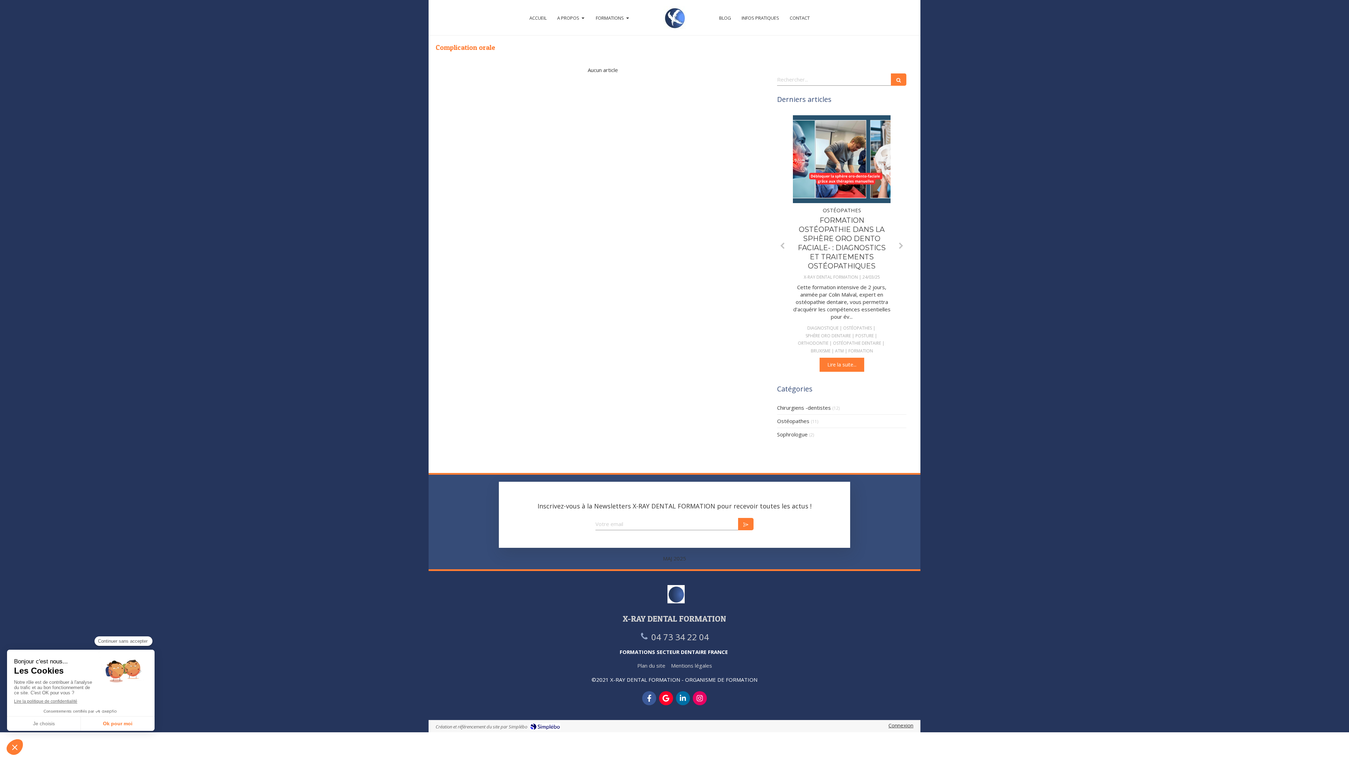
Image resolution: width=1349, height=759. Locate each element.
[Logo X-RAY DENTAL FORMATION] (675, 17)
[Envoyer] (746, 524)
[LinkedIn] (683, 698)
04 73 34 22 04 (680, 637)
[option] (842, 243)
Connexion (900, 725)
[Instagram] (700, 698)
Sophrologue (792, 434)
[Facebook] (649, 698)
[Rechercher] (898, 79)
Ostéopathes (793, 420)
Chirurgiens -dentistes (804, 407)
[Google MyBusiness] (666, 698)
